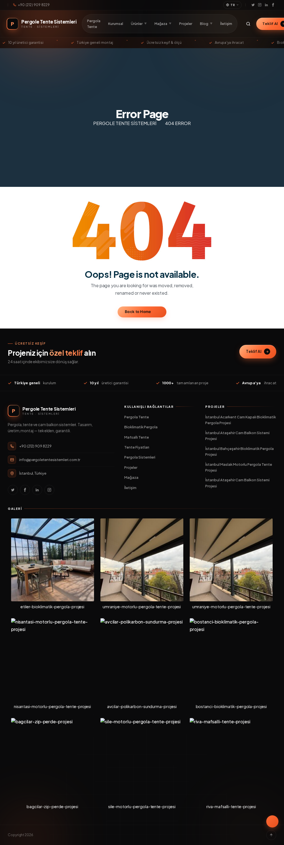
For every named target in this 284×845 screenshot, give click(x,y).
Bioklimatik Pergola (141, 427)
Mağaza (162, 23)
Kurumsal (115, 23)
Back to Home (138, 311)
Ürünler (139, 23)
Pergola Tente (93, 24)
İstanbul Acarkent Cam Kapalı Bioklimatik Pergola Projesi (240, 420)
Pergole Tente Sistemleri (124, 123)
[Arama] (248, 24)
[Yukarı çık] (271, 835)
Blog (206, 23)
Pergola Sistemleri (139, 457)
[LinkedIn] (266, 5)
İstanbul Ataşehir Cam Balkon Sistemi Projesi (237, 436)
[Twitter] (253, 5)
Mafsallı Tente (136, 437)
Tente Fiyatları (136, 447)
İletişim (226, 23)
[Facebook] (273, 5)
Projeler (185, 23)
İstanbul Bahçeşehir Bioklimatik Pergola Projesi (239, 451)
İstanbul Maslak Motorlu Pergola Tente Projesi (238, 467)
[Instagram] (259, 5)
